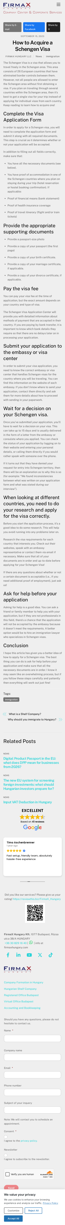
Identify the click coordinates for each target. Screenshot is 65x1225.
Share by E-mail (11, 27)
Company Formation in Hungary (23, 982)
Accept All (13, 1218)
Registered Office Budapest (21, 995)
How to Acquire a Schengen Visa (32, 45)
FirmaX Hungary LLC (19, 56)
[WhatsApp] (31, 943)
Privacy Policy (50, 1203)
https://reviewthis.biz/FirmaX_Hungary (37, 899)
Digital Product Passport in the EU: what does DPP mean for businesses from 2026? (31, 762)
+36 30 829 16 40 (16, 943)
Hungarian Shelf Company (20, 988)
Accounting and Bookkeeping (22, 1008)
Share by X (53, 27)
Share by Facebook (30, 27)
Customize (13, 1210)
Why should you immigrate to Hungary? (32, 719)
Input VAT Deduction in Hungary (27, 802)
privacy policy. (29, 1140)
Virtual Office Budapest (18, 1001)
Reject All (33, 1210)
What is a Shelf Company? (25, 714)
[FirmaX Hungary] (17, 7)
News (39, 56)
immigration (53, 56)
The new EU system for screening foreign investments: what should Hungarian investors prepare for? (28, 784)
